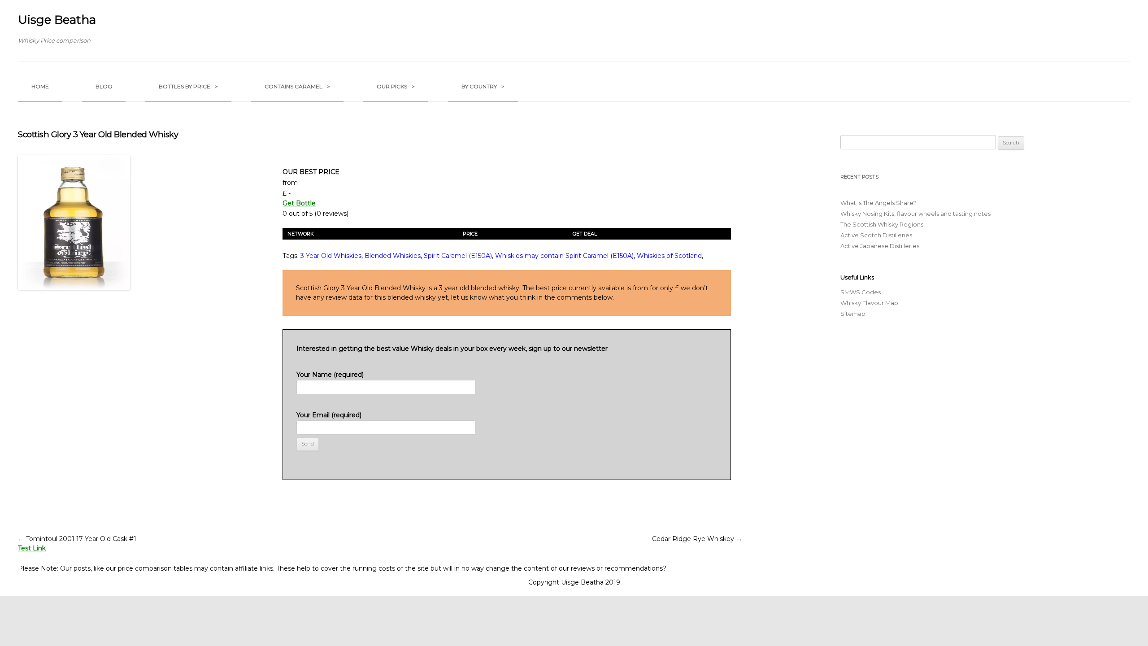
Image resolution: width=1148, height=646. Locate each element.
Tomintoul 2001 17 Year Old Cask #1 (77, 539)
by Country (482, 86)
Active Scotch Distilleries (876, 235)
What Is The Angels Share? (878, 202)
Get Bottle (299, 203)
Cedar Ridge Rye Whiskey (697, 539)
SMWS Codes (860, 292)
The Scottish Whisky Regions (881, 224)
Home (40, 86)
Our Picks (396, 86)
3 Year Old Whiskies (330, 256)
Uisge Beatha (57, 20)
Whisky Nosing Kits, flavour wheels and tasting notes (915, 213)
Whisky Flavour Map (869, 302)
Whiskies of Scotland (669, 256)
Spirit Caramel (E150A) (458, 256)
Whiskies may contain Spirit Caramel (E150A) (564, 256)
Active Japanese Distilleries (879, 245)
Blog (104, 86)
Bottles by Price (188, 86)
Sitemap (852, 313)
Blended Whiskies (393, 256)
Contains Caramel (297, 86)
